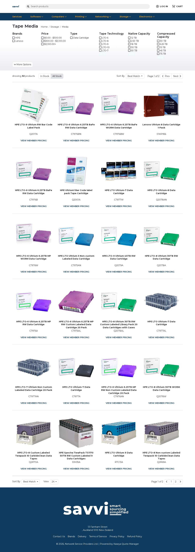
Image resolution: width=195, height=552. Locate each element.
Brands (71, 536)
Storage (124, 16)
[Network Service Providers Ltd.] (15, 6)
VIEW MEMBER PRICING (34, 140)
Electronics (146, 16)
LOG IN (164, 6)
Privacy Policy (117, 536)
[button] (171, 481)
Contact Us (59, 536)
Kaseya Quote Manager (126, 544)
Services (17, 16)
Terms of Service (98, 536)
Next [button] (176, 76)
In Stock (44, 76)
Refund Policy (134, 536)
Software (35, 16)
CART (179, 6)
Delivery (82, 536)
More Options (23, 64)
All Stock (57, 76)
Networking (102, 16)
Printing (80, 16)
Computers (58, 16)
